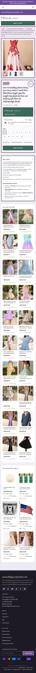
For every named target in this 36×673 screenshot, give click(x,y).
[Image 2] (10, 73)
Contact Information (8, 643)
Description (6, 159)
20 (9, 136)
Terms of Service (6, 637)
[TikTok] (16, 589)
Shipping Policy (6, 640)
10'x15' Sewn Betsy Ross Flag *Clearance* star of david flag (25, 518)
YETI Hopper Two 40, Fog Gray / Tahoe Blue (9, 518)
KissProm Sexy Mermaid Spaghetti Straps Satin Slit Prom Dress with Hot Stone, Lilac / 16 (9, 428)
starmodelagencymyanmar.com (12, 12)
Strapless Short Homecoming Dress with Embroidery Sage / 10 (25, 377)
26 (21, 136)
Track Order (5, 623)
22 (13, 136)
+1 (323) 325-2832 (7, 601)
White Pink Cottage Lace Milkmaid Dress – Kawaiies (25, 327)
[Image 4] (21, 73)
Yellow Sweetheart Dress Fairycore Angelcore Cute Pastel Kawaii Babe (9, 302)
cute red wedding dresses (15, 29)
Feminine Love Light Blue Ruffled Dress (25, 352)
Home (3, 29)
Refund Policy (6, 631)
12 (21, 132)
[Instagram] (8, 589)
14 (25, 132)
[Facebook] (4, 589)
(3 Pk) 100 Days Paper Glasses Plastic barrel (24, 488)
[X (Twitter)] (20, 589)
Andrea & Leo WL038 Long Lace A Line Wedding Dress (26, 548)
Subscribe (28, 653)
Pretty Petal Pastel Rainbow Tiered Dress (8, 226)
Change (30, 119)
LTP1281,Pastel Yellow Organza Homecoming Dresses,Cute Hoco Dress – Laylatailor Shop (25, 226)
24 (17, 136)
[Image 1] (5, 73)
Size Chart (7, 142)
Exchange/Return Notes (10, 183)
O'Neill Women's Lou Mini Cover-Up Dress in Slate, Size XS (25, 428)
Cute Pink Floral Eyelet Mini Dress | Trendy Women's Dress (24, 302)
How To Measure (28, 142)
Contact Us (5, 617)
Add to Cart (17, 23)
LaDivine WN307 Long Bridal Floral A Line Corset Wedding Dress (9, 548)
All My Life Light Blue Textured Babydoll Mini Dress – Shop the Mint (8, 251)
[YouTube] (12, 589)
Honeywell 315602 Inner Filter (9, 488)
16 (29, 132)
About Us (4, 614)
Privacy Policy (6, 634)
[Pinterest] (25, 589)
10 (17, 132)
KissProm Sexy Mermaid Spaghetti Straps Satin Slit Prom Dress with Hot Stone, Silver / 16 (25, 403)
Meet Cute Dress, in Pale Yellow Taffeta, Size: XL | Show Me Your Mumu (9, 377)
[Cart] (33, 7)
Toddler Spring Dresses (9, 276)
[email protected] (10, 194)
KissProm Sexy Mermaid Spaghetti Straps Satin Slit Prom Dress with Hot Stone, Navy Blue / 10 (9, 453)
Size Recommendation (16, 142)
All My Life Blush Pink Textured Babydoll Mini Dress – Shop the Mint (8, 352)
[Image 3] (15, 73)
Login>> (8, 498)
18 (4, 136)
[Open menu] (3, 7)
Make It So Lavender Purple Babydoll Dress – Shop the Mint (9, 327)
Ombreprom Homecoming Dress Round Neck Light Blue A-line (25, 276)
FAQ (3, 620)
